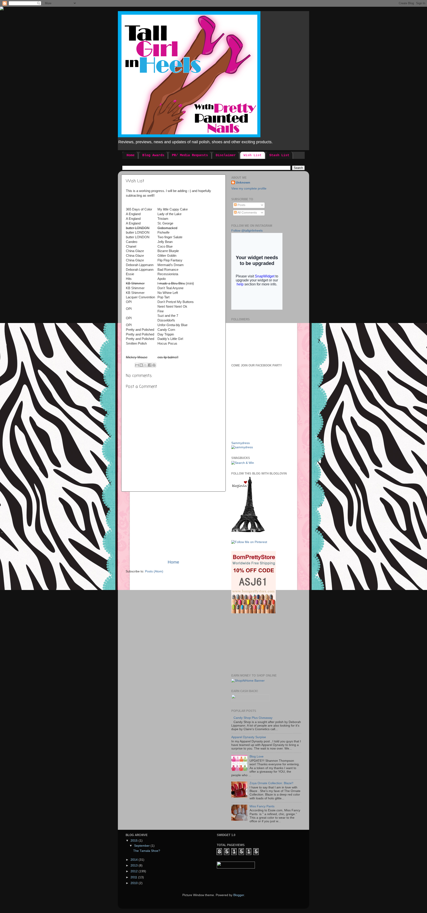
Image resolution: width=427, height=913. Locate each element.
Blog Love (257, 756)
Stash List (279, 155)
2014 (135, 859)
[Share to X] (145, 365)
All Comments (247, 212)
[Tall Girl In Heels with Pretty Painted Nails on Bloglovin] (248, 531)
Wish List (253, 155)
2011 (134, 877)
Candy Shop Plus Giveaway (253, 717)
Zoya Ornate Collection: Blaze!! (271, 783)
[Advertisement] (173, 525)
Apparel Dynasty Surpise (248, 737)
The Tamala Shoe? (146, 850)
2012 (135, 871)
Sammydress (240, 443)
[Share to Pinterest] (154, 365)
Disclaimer (226, 155)
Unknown (243, 182)
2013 (135, 865)
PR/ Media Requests (190, 155)
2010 (135, 883)
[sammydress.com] (242, 447)
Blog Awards (153, 155)
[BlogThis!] (141, 365)
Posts (241, 205)
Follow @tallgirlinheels (247, 230)
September (142, 845)
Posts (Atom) (154, 571)
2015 (135, 840)
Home (131, 155)
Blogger (238, 895)
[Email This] (137, 365)
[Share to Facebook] (149, 365)
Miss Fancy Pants (262, 806)
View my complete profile (248, 188)
